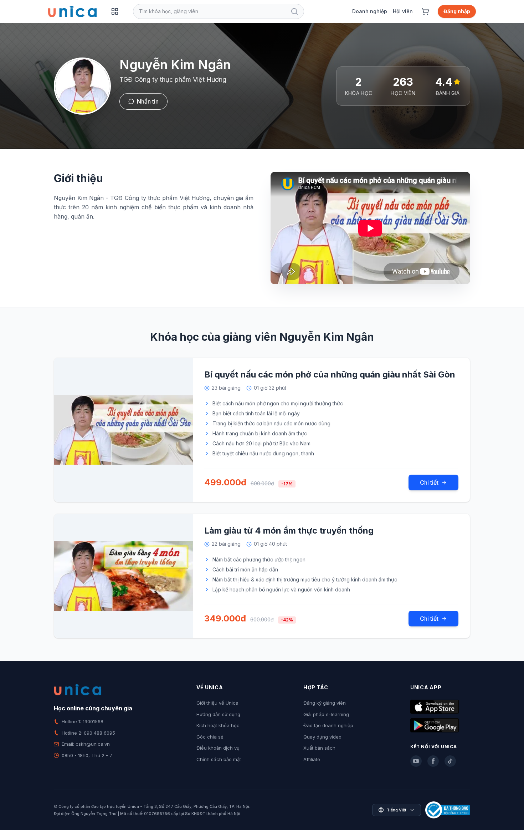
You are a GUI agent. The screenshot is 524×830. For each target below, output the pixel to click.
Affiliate (311, 759)
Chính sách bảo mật (218, 759)
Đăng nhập (456, 11)
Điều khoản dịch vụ (218, 748)
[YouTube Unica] (416, 761)
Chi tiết (429, 482)
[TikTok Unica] (450, 761)
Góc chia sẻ (210, 737)
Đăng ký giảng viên (324, 703)
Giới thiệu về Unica (217, 703)
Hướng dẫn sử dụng (218, 714)
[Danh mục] (115, 11)
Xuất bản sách (319, 748)
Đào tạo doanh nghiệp (328, 725)
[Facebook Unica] (433, 761)
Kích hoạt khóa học (218, 725)
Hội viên (403, 11)
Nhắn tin (148, 101)
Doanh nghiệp (369, 11)
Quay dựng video (322, 737)
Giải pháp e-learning (326, 714)
